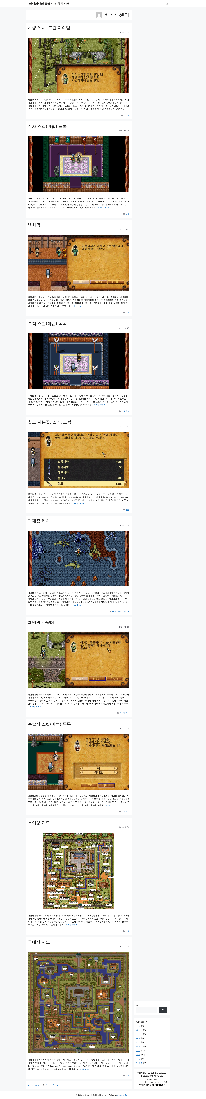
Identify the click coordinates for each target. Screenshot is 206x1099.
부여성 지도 (39, 822)
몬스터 (126, 115)
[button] (173, 3)
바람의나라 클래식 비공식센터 (49, 3)
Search (139, 1005)
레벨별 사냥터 (41, 622)
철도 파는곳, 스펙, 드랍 (49, 422)
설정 (138, 1038)
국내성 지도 (39, 941)
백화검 (34, 224)
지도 (127, 931)
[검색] (163, 1010)
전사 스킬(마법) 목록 (47, 126)
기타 (138, 1026)
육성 (127, 411)
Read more (103, 207)
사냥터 (120, 611)
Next (59, 1085)
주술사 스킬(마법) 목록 (49, 724)
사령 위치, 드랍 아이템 (49, 27)
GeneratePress (123, 1095)
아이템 (139, 1046)
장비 (127, 312)
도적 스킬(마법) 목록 (47, 323)
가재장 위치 (39, 520)
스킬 (127, 214)
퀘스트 (126, 611)
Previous (33, 1085)
